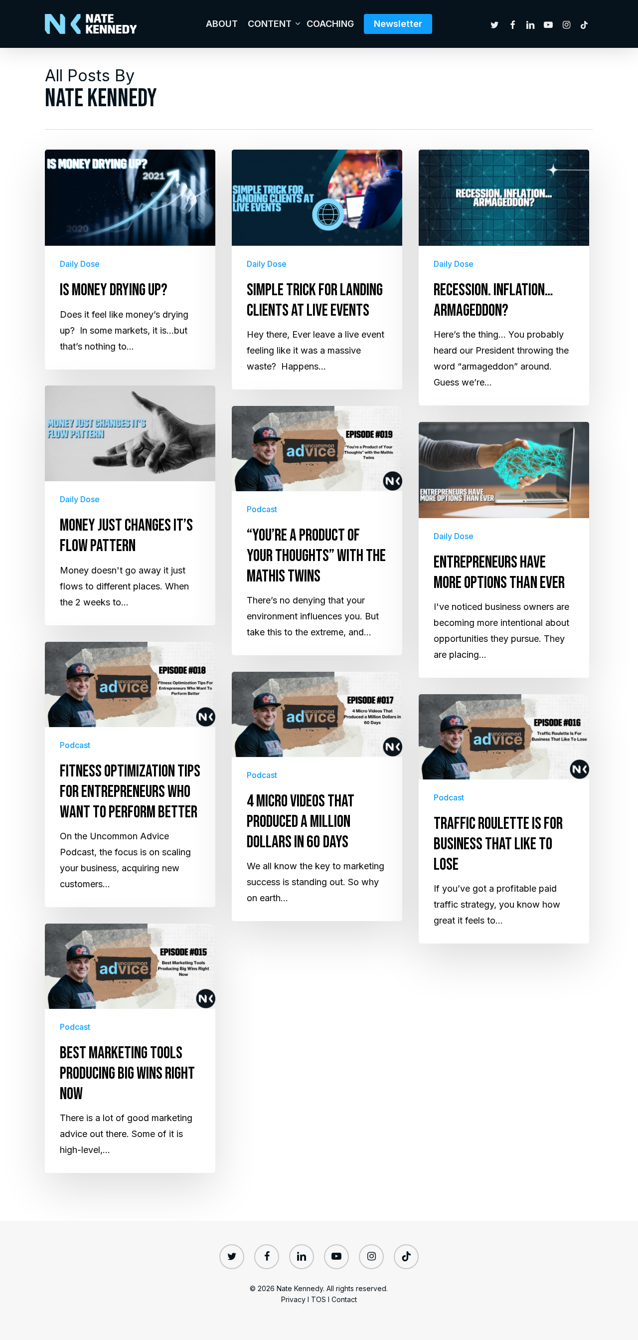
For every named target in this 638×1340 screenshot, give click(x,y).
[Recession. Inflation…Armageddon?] (504, 277)
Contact (344, 1299)
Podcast (262, 509)
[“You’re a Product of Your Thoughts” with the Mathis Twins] (317, 530)
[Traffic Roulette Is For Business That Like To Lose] (504, 819)
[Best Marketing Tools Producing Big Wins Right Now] (130, 1048)
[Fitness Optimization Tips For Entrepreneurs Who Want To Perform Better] (130, 774)
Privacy (293, 1299)
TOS (318, 1299)
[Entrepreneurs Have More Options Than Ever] (504, 550)
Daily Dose (80, 264)
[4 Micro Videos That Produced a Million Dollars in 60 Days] (317, 796)
